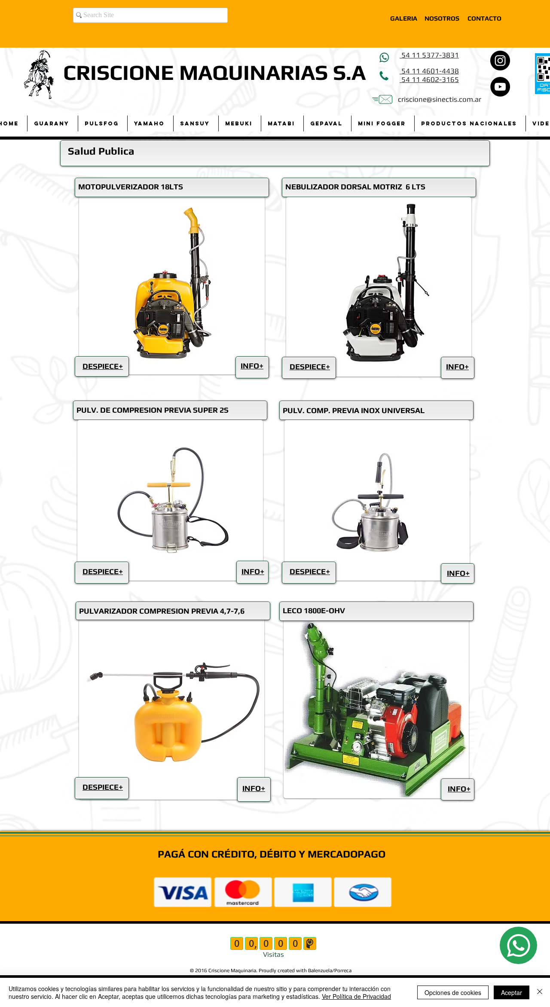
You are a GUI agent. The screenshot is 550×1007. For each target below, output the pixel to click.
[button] (52, 123)
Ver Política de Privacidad (356, 996)
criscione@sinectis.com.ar (439, 99)
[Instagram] (500, 60)
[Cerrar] (540, 992)
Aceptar (511, 992)
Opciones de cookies (453, 992)
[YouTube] (500, 87)
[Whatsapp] (518, 945)
